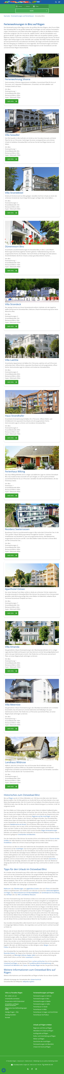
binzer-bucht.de (36, 979)
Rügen (11, 798)
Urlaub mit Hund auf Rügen (42, 1047)
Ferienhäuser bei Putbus (41, 1015)
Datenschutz (28, 1061)
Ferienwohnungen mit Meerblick (43, 1044)
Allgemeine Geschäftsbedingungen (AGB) (16, 1008)
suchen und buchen (38, 961)
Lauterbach (29, 957)
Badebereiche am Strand (18, 824)
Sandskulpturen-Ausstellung (50, 893)
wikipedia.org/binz (28, 981)
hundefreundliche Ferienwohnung (40, 963)
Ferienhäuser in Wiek (39, 1009)
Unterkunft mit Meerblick (12, 965)
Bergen (46, 945)
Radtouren (7, 889)
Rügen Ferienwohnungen (49, 830)
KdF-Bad (9, 895)
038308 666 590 (48, 1064)
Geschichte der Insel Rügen (41, 1041)
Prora (48, 889)
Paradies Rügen (35, 965)
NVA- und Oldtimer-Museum (27, 895)
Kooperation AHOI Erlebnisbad (14, 1001)
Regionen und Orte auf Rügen (42, 1028)
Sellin (33, 955)
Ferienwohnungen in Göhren (42, 996)
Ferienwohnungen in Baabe (41, 1001)
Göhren (24, 955)
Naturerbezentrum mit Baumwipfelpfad (26, 893)
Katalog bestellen (10, 1015)
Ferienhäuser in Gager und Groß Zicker (45, 1012)
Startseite (7, 16)
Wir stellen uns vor (11, 996)
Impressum (21, 1061)
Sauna (25, 965)
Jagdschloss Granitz (33, 889)
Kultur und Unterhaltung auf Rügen (44, 1036)
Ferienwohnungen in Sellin (41, 1004)
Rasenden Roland (9, 953)
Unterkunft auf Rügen (10, 963)
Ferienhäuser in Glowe (40, 1007)
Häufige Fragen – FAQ (11, 1012)
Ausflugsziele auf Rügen (40, 1033)
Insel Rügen (19, 849)
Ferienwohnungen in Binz (41, 999)
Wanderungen (18, 889)
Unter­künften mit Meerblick (26, 834)
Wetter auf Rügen (38, 1039)
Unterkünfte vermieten (12, 999)
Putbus (6, 947)
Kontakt (7, 1017)
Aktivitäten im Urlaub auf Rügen (43, 1031)
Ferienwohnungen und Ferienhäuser (22, 16)
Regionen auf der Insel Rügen (41, 816)
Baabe (29, 955)
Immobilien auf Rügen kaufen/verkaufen (12, 1004)
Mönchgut (18, 955)
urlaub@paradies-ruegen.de (21, 1064)
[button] (3, 1070)
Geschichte (52, 859)
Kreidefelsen (8, 843)
